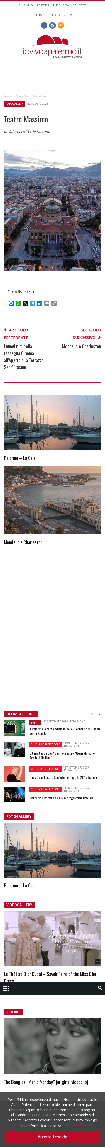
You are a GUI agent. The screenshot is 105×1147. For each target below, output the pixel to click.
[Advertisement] (52, 68)
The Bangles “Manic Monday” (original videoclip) (46, 1081)
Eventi (35, 722)
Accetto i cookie (52, 1137)
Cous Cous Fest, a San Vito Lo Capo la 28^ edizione (63, 777)
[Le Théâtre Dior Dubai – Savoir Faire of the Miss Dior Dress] (52, 938)
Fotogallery (14, 103)
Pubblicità (61, 5)
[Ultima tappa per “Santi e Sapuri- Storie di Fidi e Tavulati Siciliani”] (14, 749)
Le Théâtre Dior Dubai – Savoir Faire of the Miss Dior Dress (50, 977)
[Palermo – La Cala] (52, 422)
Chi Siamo (26, 5)
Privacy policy (73, 1125)
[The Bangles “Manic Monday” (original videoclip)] (52, 1046)
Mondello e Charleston (23, 541)
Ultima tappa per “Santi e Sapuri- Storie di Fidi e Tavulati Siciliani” (62, 755)
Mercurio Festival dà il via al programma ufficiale (61, 798)
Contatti (80, 5)
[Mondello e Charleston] (52, 500)
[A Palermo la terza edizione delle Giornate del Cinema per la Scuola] (14, 728)
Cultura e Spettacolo (46, 744)
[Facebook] (44, 25)
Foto (56, 15)
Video (68, 15)
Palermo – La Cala (20, 457)
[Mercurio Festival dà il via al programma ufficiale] (14, 794)
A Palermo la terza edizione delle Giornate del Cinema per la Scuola (64, 731)
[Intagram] (52, 25)
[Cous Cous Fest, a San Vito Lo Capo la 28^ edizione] (14, 774)
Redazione (77, 721)
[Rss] (61, 25)
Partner (43, 5)
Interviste (40, 15)
